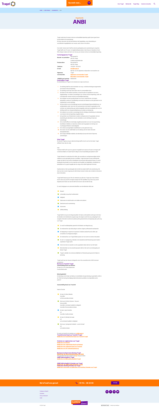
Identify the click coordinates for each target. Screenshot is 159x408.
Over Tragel (121, 4)
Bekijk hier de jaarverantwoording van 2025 (70, 354)
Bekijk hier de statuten (63, 342)
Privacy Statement (44, 395)
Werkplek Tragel (105, 405)
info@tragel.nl (74, 68)
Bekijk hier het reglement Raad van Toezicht (69, 346)
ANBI (41, 398)
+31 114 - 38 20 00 (86, 383)
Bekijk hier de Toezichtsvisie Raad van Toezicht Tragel (72, 336)
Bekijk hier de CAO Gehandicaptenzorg (68, 348)
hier (76, 355)
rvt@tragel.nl (79, 333)
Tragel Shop (136, 4)
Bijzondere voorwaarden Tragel (79, 76)
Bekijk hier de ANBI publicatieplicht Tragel (69, 359)
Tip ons (115, 382)
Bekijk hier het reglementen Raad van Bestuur (70, 344)
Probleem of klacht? (44, 391)
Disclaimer (42, 393)
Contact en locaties (146, 4)
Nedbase (117, 405)
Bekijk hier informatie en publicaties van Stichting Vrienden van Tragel (77, 367)
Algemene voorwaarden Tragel (79, 74)
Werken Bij (128, 4)
